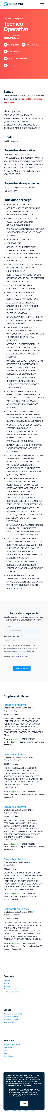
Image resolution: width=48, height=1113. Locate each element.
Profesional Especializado (16, 909)
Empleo (6, 1059)
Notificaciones (8, 1047)
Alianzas (6, 983)
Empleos (7, 19)
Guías (6, 1050)
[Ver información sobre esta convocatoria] (33, 708)
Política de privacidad (11, 989)
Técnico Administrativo (15, 705)
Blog (5, 1053)
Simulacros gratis (9, 1022)
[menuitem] (6, 1109)
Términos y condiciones (12, 992)
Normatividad (8, 1056)
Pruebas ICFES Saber (11, 1019)
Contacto (7, 986)
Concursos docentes (11, 1017)
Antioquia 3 (18, 19)
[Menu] (41, 4)
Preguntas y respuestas (12, 1044)
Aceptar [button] (24, 1104)
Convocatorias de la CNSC (13, 1014)
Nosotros (7, 980)
